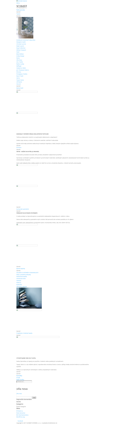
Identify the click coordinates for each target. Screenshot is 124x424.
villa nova (19, 393)
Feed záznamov (20, 413)
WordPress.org (20, 417)
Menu (18, 3)
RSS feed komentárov (22, 415)
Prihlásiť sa (19, 411)
